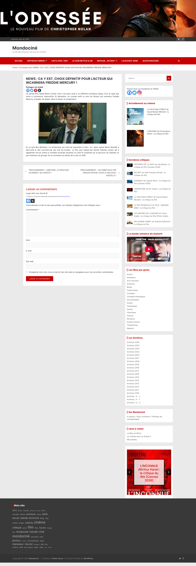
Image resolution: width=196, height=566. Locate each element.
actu (43, 510)
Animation (131, 277)
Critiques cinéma (36, 61)
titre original (28, 547)
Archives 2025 (133, 345)
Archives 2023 (133, 352)
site (42, 544)
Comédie (131, 293)
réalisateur (18, 544)
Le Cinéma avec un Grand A (139, 436)
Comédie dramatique (136, 296)
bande (15, 518)
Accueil (19, 61)
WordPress (88, 558)
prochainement (33, 541)
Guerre (130, 309)
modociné (22, 531)
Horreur (130, 315)
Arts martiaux (133, 281)
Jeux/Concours (150, 61)
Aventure (131, 284)
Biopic (129, 287)
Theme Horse (57, 558)
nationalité (34, 537)
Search (169, 78)
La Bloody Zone (130, 61)
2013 (14, 510)
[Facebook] (28, 90)
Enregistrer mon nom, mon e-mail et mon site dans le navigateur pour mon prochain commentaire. (71, 272)
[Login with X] (33, 201)
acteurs (26, 510)
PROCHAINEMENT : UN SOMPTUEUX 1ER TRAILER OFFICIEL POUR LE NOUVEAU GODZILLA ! (98, 173)
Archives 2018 (133, 368)
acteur (20, 510)
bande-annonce (30, 517)
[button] (141, 492)
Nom (28, 240)
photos (16, 540)
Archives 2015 (133, 377)
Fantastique (132, 306)
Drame (130, 303)
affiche (22, 514)
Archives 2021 (133, 358)
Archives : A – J (133, 396)
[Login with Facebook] (28, 201)
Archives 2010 (133, 393)
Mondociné (24, 48)
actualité (15, 514)
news (41, 537)
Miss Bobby (132, 439)
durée (24, 528)
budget (21, 523)
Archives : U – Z (133, 402)
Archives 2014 (133, 380)
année (39, 514)
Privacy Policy (65, 196)
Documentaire (133, 300)
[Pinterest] (35, 90)
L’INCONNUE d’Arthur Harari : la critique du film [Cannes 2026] (149, 473)
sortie (21, 547)
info (13, 532)
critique (16, 527)
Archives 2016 (133, 374)
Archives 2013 (133, 383)
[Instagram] (139, 92)
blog (42, 518)
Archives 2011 (133, 390)
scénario (36, 544)
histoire (42, 528)
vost (45, 547)
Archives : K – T (133, 399)
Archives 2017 (133, 371)
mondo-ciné (36, 531)
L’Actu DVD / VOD (59, 61)
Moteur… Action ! (106, 61)
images (49, 528)
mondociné (20, 536)
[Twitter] (31, 90)
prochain (24, 541)
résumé (29, 544)
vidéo (41, 547)
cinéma (39, 522)
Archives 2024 (133, 348)
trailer (36, 547)
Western (130, 328)
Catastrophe (132, 290)
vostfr (49, 547)
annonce (31, 514)
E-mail (28, 251)
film (31, 527)
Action (129, 274)
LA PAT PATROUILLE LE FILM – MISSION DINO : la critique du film (157, 133)
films (36, 528)
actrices (38, 510)
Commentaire (32, 210)
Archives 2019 (133, 364)
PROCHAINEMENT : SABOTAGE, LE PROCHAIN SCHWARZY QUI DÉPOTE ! (49, 171)
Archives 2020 (133, 361)
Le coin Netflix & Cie (82, 61)
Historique (131, 312)
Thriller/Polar (132, 325)
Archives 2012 (133, 387)
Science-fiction (133, 322)
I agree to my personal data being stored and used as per (48, 196)
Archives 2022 (133, 355)
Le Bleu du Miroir (134, 433)
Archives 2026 (133, 342)
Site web (29, 261)
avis (45, 514)
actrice (32, 510)
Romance (131, 319)
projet (42, 541)
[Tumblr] (39, 90)
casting (29, 522)
